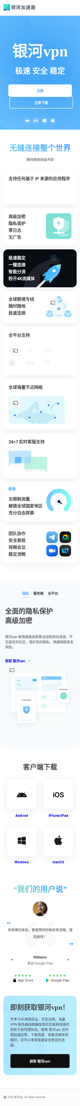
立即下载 (41, 103)
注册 (40, 91)
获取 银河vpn (40, 1061)
